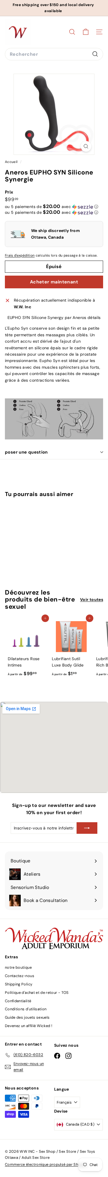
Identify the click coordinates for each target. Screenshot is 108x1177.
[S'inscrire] (87, 828)
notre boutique (18, 967)
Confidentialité (18, 1000)
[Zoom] (86, 146)
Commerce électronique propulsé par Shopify (46, 1164)
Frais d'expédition (20, 255)
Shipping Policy (18, 984)
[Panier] (85, 31)
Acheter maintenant (54, 282)
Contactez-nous (19, 975)
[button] (51, 206)
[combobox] (54, 54)
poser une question (26, 452)
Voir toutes (91, 599)
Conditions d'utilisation (25, 1009)
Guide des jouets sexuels (27, 1017)
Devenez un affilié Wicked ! (28, 1025)
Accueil (12, 161)
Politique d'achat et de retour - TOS (37, 992)
